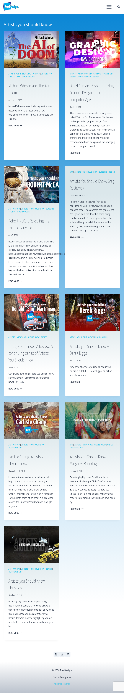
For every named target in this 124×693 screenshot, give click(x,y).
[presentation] (31, 49)
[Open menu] (109, 7)
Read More (15, 125)
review (44, 337)
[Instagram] (62, 654)
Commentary (108, 74)
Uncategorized (101, 337)
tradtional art (28, 76)
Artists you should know (89, 74)
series (96, 76)
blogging (50, 209)
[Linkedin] (67, 654)
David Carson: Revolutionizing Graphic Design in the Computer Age (92, 93)
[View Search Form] (119, 6)
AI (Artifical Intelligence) (19, 74)
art (9, 209)
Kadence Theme (62, 683)
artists (36, 74)
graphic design (84, 76)
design (73, 76)
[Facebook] (56, 654)
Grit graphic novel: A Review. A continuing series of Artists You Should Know (30, 353)
